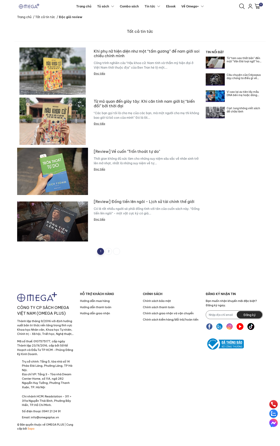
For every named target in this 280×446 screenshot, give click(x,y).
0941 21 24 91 (51, 411)
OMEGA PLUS (55, 424)
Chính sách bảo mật (157, 301)
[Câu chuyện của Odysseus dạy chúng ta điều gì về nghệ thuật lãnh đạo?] (215, 79)
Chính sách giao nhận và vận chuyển (168, 313)
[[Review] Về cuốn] (52, 171)
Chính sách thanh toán (158, 307)
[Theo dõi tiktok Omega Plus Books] (251, 326)
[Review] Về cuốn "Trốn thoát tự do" (127, 151)
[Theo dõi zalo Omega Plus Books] (219, 326)
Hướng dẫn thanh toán (95, 307)
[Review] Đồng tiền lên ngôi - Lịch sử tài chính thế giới (144, 201)
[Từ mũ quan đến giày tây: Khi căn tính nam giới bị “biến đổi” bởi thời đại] (52, 121)
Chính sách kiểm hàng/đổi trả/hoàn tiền (170, 319)
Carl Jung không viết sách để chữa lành (243, 110)
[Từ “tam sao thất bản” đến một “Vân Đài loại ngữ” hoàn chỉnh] (215, 63)
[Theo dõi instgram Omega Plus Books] (229, 326)
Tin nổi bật (215, 52)
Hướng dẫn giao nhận (95, 313)
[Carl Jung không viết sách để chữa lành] (215, 112)
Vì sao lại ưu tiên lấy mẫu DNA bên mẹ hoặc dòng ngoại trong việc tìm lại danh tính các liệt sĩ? (243, 93)
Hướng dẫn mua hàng (95, 301)
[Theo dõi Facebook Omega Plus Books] (209, 326)
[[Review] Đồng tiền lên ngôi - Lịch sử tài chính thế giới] (52, 221)
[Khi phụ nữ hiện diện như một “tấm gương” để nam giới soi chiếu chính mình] (52, 71)
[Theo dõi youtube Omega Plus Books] (240, 326)
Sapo (31, 428)
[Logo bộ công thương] (225, 344)
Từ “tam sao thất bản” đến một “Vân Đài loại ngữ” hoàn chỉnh (245, 60)
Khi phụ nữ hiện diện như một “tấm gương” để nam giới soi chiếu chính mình (146, 53)
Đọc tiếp (99, 73)
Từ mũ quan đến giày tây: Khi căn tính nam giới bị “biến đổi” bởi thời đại (144, 103)
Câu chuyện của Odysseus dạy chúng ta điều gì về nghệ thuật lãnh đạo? (244, 76)
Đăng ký (249, 315)
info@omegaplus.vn (45, 417)
